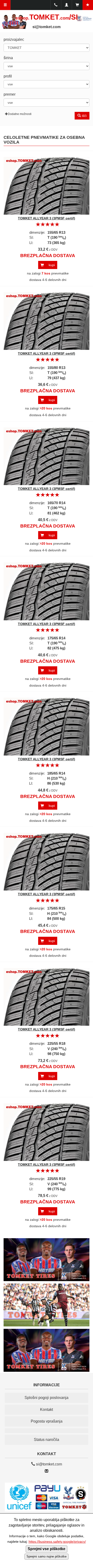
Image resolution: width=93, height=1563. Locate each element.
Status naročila (46, 1440)
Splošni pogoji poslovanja (46, 1398)
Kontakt (46, 1410)
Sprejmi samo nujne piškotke (46, 1556)
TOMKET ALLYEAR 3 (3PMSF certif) (46, 218)
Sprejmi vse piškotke (46, 1549)
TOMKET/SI (47, 17)
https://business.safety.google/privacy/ (57, 1541)
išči (84, 116)
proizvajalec (14, 39)
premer (10, 94)
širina (8, 58)
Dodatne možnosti (19, 114)
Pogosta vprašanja (46, 1421)
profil (8, 76)
